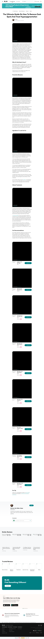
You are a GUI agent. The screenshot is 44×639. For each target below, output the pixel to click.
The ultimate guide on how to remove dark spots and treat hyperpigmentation (25, 622)
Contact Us (3, 631)
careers (3, 630)
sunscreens (28, 492)
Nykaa (18, 313)
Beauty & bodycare (11, 622)
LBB (2, 622)
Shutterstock (15, 41)
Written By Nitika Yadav (16, 508)
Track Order (10, 630)
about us (3, 628)
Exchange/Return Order (12, 628)
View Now (7, 585)
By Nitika (16, 19)
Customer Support (11, 631)
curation (24, 179)
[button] (37, 1)
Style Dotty (19, 286)
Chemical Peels (15, 215)
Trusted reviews (6, 622)
